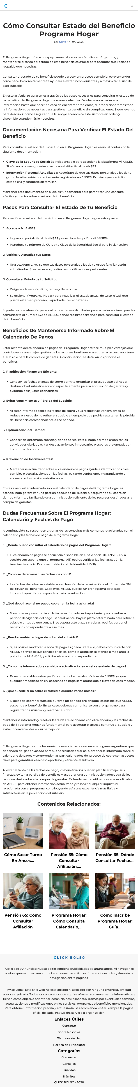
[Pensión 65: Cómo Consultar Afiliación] (23, 908)
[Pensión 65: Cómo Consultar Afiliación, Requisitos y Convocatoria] (69, 847)
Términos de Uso (69, 1038)
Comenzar (69, 1057)
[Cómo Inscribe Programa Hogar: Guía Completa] (115, 908)
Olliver (63, 41)
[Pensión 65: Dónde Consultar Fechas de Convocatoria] (115, 847)
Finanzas (69, 1070)
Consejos (69, 1063)
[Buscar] (132, 5)
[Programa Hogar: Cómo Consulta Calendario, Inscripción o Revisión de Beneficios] (69, 908)
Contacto (69, 1025)
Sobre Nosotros (69, 1032)
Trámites (69, 1076)
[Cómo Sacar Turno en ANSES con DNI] (23, 847)
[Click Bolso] (6, 6)
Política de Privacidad (69, 1045)
